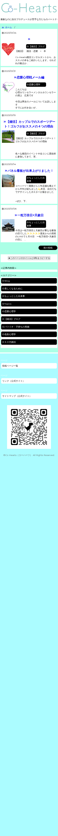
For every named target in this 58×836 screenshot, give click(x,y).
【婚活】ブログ (37, 46)
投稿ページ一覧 (10, 366)
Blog (7, 281)
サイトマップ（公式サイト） (17, 396)
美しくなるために (14, 288)
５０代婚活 (10, 342)
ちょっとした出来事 (36, 179)
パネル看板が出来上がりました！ (30, 171)
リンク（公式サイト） (13, 381)
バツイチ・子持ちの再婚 (17, 326)
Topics (8, 303)
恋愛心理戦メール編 (30, 77)
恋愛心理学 (34, 84)
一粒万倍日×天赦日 (30, 215)
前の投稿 (48, 247)
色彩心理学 (10, 334)
